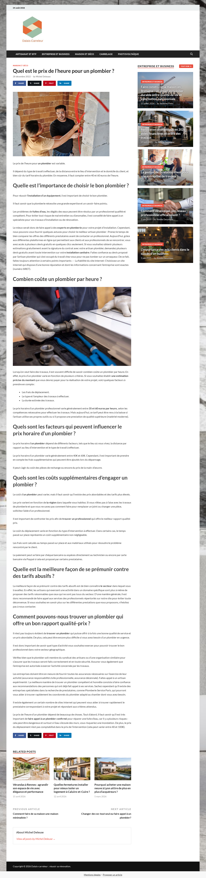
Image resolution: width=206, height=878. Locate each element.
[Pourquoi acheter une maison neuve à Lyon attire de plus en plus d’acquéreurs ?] (112, 769)
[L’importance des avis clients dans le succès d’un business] (165, 245)
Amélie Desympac (166, 142)
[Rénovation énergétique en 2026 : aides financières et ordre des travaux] (165, 129)
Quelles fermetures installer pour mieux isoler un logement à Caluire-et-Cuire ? (72, 788)
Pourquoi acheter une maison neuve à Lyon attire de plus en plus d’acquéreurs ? (112, 788)
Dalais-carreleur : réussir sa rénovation (50, 866)
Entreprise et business (56, 54)
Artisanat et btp (26, 54)
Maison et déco (84, 54)
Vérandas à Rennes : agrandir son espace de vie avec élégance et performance (30, 788)
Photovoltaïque (128, 54)
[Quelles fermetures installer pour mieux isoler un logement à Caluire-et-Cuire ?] (72, 769)
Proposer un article (112, 874)
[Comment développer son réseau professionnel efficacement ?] (165, 206)
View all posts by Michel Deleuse (35, 838)
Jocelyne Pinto (166, 103)
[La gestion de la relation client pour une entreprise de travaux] (165, 167)
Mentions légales (92, 874)
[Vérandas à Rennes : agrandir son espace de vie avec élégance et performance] (31, 769)
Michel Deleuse (43, 76)
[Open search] (191, 54)
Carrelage (105, 54)
